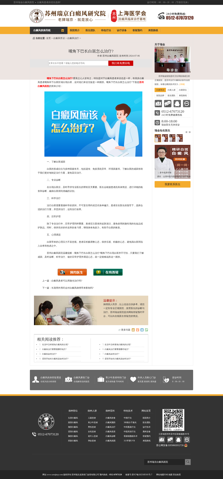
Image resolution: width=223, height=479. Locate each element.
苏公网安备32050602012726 (170, 445)
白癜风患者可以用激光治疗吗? (66, 281)
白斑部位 (183, 90)
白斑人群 (171, 90)
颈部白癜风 (73, 427)
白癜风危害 (110, 431)
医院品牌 (160, 95)
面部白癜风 (73, 422)
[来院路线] (186, 103)
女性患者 (92, 431)
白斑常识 (160, 90)
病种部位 (73, 411)
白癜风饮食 (110, 418)
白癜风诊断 (110, 436)
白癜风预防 (110, 422)
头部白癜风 (73, 418)
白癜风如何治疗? (49, 354)
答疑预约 (147, 436)
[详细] (182, 84)
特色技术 (128, 411)
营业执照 (177, 474)
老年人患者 (93, 436)
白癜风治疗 (73, 38)
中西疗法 (128, 418)
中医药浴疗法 (129, 431)
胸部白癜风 (73, 436)
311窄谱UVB (129, 441)
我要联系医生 (172, 184)
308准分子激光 (130, 422)
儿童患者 (92, 418)
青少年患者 (93, 422)
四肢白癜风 (73, 441)
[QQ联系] (177, 103)
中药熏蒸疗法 (129, 427)
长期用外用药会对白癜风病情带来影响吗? (72, 288)
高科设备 (147, 431)
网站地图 (160, 474)
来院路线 (183, 95)
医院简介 (147, 418)
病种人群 (92, 411)
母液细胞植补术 (130, 436)
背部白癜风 (73, 431)
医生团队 (171, 95)
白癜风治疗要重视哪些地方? (54, 349)
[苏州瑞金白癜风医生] (173, 146)
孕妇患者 (92, 441)
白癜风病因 (110, 441)
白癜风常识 (59, 38)
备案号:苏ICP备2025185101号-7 (138, 474)
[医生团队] (158, 103)
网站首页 (146, 411)
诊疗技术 (147, 427)
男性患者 (92, 427)
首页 (48, 38)
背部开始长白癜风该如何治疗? (55, 359)
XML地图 (168, 474)
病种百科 (110, 411)
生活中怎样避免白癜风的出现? (55, 344)
